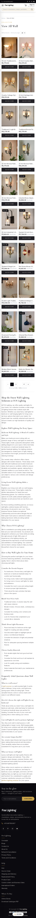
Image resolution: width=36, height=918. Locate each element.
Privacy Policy (6, 855)
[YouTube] (17, 828)
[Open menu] (3, 5)
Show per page (15, 32)
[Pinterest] (8, 828)
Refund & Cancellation (9, 852)
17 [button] (24, 384)
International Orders (8, 885)
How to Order (6, 871)
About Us (5, 849)
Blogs (3, 843)
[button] (28, 384)
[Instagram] (12, 828)
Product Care (6, 879)
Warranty (4, 888)
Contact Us (5, 846)
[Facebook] (3, 828)
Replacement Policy (8, 877)
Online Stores (6, 898)
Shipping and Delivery (9, 874)
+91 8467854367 (9, 823)
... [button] (19, 384)
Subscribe (28, 798)
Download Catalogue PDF (10, 901)
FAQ (3, 868)
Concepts (5, 840)
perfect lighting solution (10, 780)
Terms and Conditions (9, 858)
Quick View (9, 66)
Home (3, 18)
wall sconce (7, 686)
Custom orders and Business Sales (13, 882)
